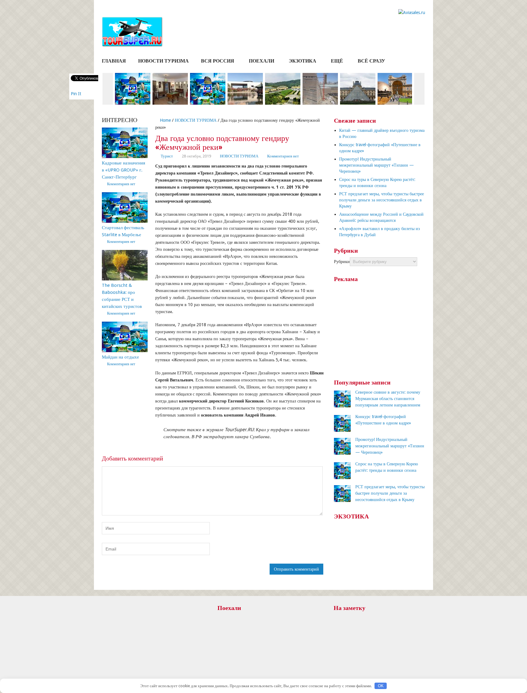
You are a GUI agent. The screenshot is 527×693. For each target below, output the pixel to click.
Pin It (76, 93)
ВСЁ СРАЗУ (371, 61)
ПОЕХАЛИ (261, 61)
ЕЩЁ (337, 61)
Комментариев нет (283, 156)
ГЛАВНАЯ (114, 61)
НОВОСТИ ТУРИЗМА (163, 61)
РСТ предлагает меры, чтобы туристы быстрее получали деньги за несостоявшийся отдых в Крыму (381, 199)
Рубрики (342, 261)
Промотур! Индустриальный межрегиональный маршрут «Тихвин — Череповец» (376, 165)
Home (165, 120)
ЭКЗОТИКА (302, 61)
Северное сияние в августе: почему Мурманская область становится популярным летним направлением (387, 398)
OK (381, 686)
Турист (167, 156)
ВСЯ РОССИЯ (217, 61)
